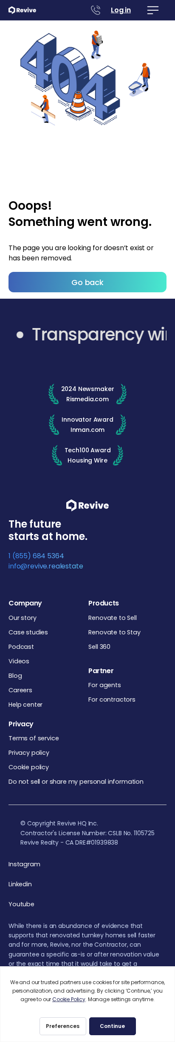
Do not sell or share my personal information (76, 781)
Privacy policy (28, 752)
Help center (25, 704)
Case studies (28, 632)
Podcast (21, 646)
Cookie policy (28, 767)
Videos (18, 661)
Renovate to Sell (112, 618)
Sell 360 (99, 646)
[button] (153, 10)
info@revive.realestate (45, 566)
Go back (87, 282)
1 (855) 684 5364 (36, 556)
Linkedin (20, 884)
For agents (104, 685)
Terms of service (33, 738)
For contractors (111, 699)
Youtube (21, 904)
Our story (22, 618)
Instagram (24, 864)
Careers (20, 690)
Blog (15, 675)
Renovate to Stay (114, 632)
